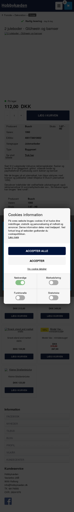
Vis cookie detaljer (37, 269)
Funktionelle (20, 293)
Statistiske (53, 293)
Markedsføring (53, 277)
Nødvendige (20, 277)
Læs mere (13, 237)
